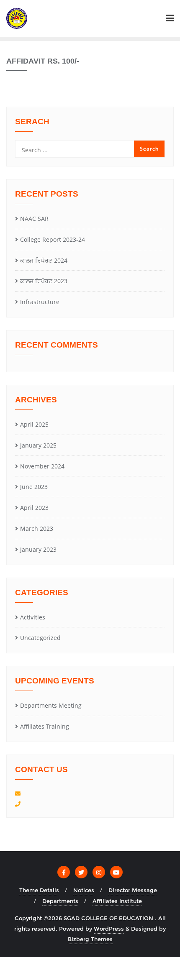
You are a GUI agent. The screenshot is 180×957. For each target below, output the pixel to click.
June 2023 (34, 487)
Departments (60, 901)
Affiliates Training (44, 726)
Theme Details (39, 890)
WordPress (109, 928)
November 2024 (42, 466)
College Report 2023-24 (52, 239)
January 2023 (38, 549)
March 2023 (36, 528)
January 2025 (38, 445)
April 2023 (34, 508)
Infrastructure (39, 302)
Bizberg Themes (90, 939)
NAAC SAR (34, 219)
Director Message (132, 890)
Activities (32, 617)
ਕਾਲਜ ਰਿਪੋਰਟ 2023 (43, 281)
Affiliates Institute (117, 901)
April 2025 (34, 424)
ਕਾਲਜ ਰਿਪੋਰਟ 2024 (43, 260)
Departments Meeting (51, 705)
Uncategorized (40, 638)
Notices (83, 890)
